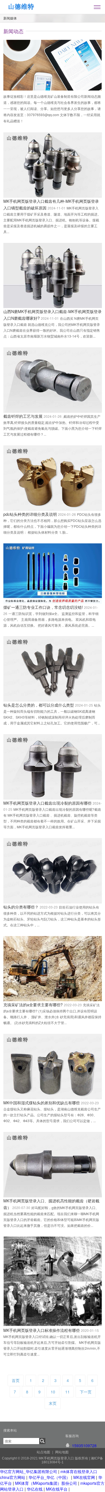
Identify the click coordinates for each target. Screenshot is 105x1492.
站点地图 (43, 1452)
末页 (53, 1403)
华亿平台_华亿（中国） (49, 1477)
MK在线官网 (84, 1477)
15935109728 (84, 1445)
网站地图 (62, 1452)
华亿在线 (35, 1489)
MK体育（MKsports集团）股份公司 (46, 1483)
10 (53, 1392)
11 (67, 1392)
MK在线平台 (56, 1489)
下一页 (86, 1392)
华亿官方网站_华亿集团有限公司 (28, 1471)
